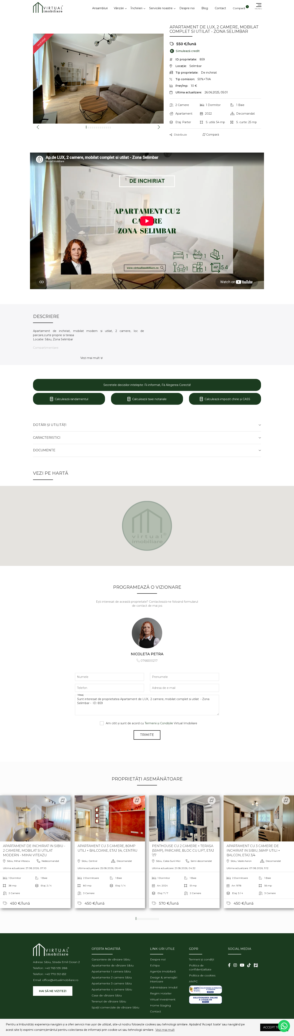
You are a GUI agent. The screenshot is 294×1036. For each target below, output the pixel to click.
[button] (251, 1027)
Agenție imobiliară (163, 971)
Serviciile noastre (161, 8)
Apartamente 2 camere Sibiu (112, 977)
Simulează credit (185, 51)
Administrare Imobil (163, 987)
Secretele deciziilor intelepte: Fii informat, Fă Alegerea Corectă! (147, 385)
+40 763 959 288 (55, 968)
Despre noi (187, 8)
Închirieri (136, 8)
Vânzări (119, 8)
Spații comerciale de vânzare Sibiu (115, 1007)
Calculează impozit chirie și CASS (227, 399)
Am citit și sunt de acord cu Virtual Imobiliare (151, 723)
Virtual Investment (162, 999)
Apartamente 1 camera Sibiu (111, 971)
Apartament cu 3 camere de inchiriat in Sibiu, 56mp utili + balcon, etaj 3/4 (253, 850)
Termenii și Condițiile (159, 723)
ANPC (193, 981)
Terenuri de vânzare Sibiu (109, 1001)
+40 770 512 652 (55, 974)
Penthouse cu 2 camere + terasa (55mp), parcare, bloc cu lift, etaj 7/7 (183, 850)
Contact (220, 8)
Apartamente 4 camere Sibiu (112, 989)
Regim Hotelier (161, 993)
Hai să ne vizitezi (52, 991)
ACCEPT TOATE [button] (274, 1027)
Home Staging (160, 1005)
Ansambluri (100, 8)
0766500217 (149, 660)
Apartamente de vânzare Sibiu (113, 965)
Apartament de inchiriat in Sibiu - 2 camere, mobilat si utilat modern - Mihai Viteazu (34, 850)
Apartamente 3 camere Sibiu (112, 983)
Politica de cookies (202, 975)
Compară (212, 134)
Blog (204, 8)
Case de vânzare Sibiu (107, 995)
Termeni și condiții (201, 959)
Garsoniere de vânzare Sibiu (111, 959)
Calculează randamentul (71, 399)
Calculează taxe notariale (149, 399)
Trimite (147, 735)
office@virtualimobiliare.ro (60, 980)
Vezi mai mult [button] (165, 1030)
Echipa (155, 965)
